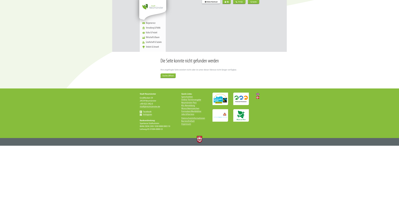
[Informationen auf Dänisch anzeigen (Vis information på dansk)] (256, 97)
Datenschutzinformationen (193, 118)
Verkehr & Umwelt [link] (152, 47)
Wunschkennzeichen (190, 109)
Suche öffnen (168, 76)
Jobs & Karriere (187, 114)
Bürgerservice (150, 23)
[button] (211, 2)
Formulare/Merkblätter (191, 111)
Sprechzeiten (187, 97)
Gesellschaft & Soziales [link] (154, 42)
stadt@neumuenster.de (150, 107)
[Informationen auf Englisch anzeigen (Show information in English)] (256, 94)
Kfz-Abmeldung (188, 106)
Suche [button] (254, 2)
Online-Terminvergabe (191, 100)
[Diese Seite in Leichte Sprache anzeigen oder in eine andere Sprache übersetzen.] (227, 2)
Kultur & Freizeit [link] (151, 32)
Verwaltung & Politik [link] (153, 28)
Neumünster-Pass (189, 103)
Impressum (186, 124)
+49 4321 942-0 (146, 104)
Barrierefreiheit (188, 121)
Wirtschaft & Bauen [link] (152, 37)
